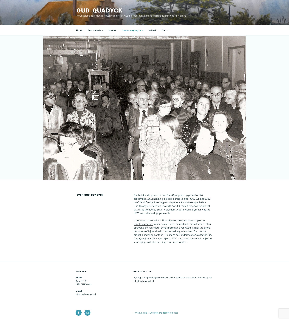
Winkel (152, 30)
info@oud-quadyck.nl (144, 281)
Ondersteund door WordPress (163, 312)
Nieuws (112, 30)
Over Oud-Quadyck (131, 30)
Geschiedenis (94, 30)
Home (79, 30)
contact (158, 234)
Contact (166, 30)
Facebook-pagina (143, 224)
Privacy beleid (140, 312)
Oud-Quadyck (99, 10)
